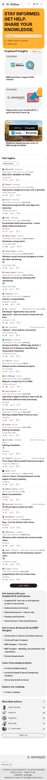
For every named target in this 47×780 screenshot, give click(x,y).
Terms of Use (29, 772)
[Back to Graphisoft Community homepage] (13, 4)
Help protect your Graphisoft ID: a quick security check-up (22, 111)
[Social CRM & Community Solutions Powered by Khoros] (6, 764)
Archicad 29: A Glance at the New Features (24, 636)
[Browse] (4, 4)
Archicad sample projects (16, 668)
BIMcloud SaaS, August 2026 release (20, 78)
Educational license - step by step (19, 612)
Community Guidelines (23, 775)
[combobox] (23, 36)
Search (28, 4)
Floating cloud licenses (14, 617)
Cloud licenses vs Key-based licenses (21, 621)
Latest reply (6, 172)
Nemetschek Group (35, 778)
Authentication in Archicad (16, 608)
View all (36, 51)
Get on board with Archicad (17, 680)
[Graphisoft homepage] (36, 758)
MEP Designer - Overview (16, 644)
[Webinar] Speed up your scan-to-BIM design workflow (22, 144)
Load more (23, 586)
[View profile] (3, 169)
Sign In (42, 4)
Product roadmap (12, 692)
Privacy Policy (17, 772)
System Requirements (14, 656)
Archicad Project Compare (16, 640)
